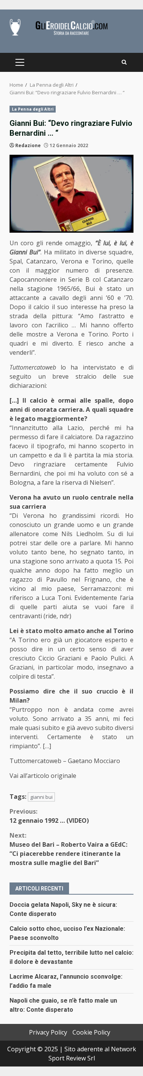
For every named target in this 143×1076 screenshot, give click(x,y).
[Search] (124, 62)
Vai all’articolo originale (43, 775)
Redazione (28, 145)
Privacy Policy (48, 1032)
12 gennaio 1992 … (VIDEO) (49, 816)
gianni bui (41, 797)
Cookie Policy (91, 1032)
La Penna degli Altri (32, 109)
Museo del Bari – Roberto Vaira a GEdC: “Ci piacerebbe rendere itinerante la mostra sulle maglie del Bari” (68, 849)
